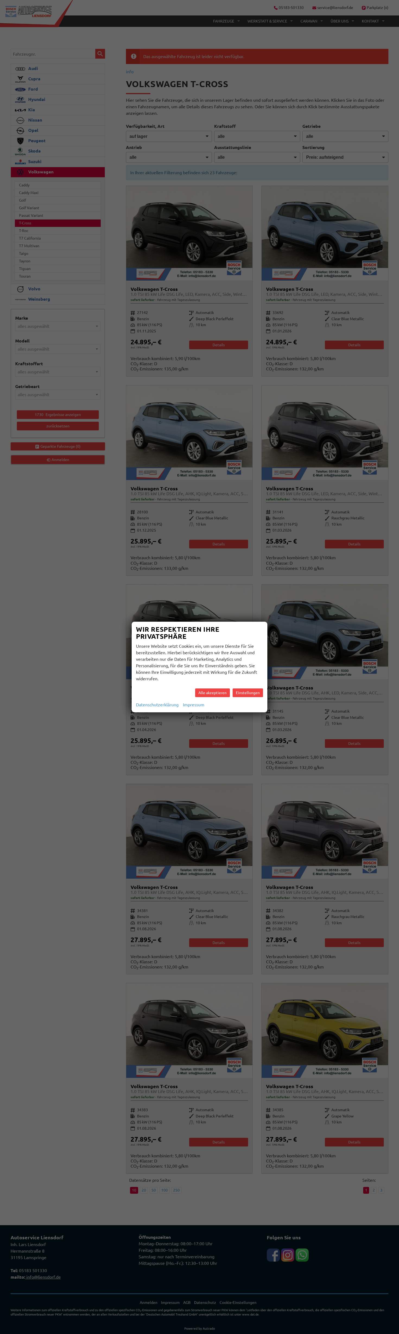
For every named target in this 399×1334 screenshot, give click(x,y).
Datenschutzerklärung (157, 704)
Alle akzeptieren (212, 693)
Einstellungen (248, 693)
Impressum (193, 704)
